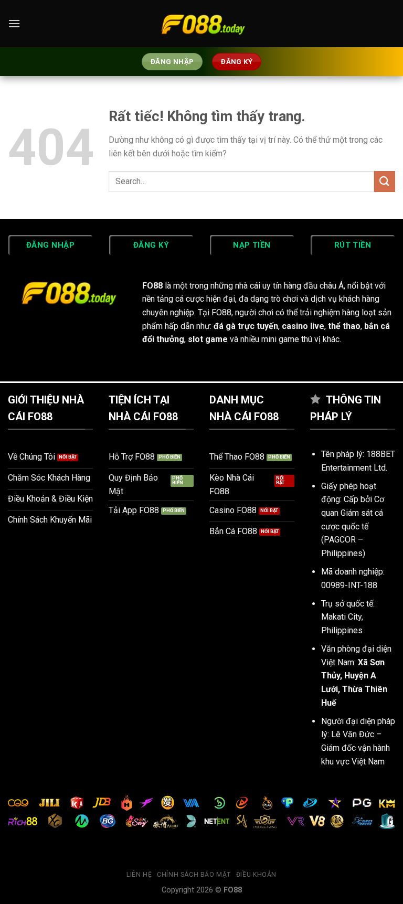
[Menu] (14, 23)
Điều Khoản (256, 874)
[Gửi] (384, 181)
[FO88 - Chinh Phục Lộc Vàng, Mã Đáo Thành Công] (201, 23)
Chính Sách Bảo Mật (194, 874)
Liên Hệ (139, 874)
